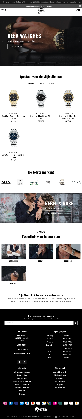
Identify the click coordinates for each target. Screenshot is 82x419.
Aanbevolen (32, 83)
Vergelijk (60, 384)
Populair (51, 83)
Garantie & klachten (22, 387)
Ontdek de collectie (17, 46)
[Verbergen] (80, 6)
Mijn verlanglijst (60, 381)
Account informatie (60, 372)
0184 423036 (23, 345)
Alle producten (60, 387)
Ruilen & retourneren (22, 384)
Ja (53, 417)
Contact (22, 391)
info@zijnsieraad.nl (23, 353)
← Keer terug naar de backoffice (13, 2)
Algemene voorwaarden (22, 372)
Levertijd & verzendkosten (22, 381)
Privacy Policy (22, 375)
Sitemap (22, 394)
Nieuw (42, 83)
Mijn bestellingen (60, 375)
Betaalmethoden (22, 378)
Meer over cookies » (68, 417)
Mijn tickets (60, 378)
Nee (59, 417)
